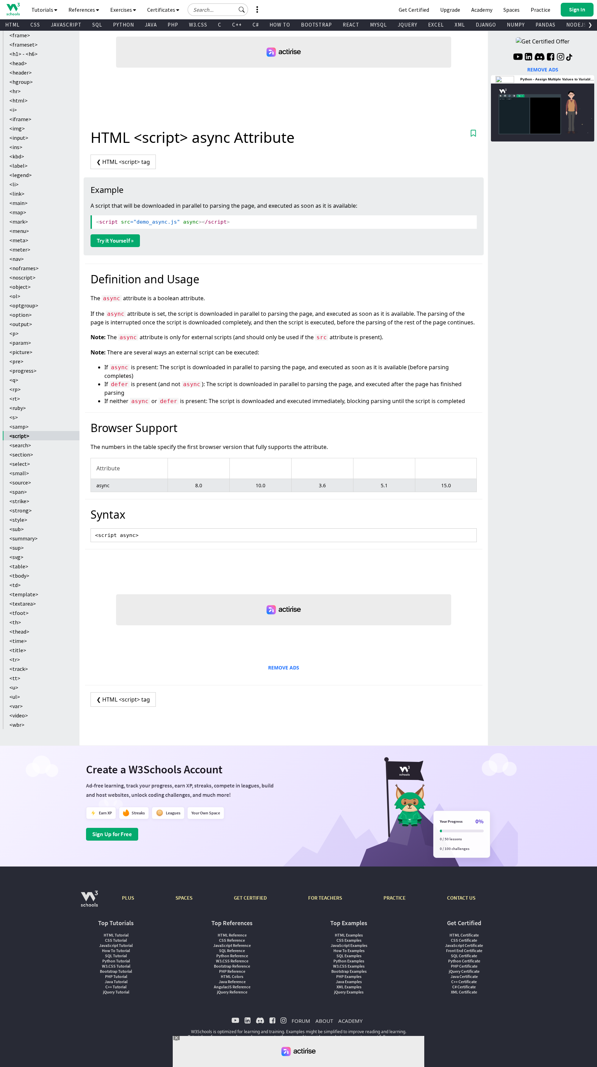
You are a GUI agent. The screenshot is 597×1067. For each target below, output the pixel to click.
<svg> (16, 557)
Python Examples (348, 960)
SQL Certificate (464, 955)
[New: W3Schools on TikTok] (569, 57)
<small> (19, 473)
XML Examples (349, 986)
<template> (23, 594)
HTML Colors (232, 976)
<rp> (15, 389)
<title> (17, 650)
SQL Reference (232, 950)
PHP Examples (348, 976)
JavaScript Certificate (464, 945)
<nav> (16, 258)
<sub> (16, 529)
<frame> (19, 35)
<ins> (15, 147)
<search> (20, 445)
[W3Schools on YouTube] (518, 57)
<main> (18, 202)
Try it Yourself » (115, 240)
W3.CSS (198, 24)
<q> (13, 379)
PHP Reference (232, 971)
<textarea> (22, 603)
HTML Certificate (464, 935)
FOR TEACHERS (325, 897)
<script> (19, 435)
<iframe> (20, 119)
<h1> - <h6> (23, 53)
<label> (18, 165)
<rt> (14, 398)
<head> (18, 63)
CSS (35, 24)
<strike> (19, 501)
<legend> (20, 175)
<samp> (19, 426)
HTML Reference (232, 935)
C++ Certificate (464, 981)
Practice (540, 9)
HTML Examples (349, 935)
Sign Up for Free (112, 834)
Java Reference (232, 981)
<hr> (15, 91)
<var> (16, 706)
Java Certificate (464, 976)
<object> (20, 286)
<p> (14, 333)
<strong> (20, 510)
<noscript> (22, 277)
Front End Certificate (464, 950)
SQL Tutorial (116, 955)
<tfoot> (19, 612)
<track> (18, 668)
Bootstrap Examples (349, 971)
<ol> (14, 296)
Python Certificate (464, 960)
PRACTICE (394, 897)
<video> (18, 715)
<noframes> (24, 268)
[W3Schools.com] (89, 902)
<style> (18, 519)
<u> (13, 687)
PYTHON (123, 24)
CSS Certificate (464, 940)
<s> (13, 417)
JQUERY (407, 24)
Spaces (511, 9)
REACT (351, 24)
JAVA (151, 24)
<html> (18, 100)
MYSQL (378, 24)
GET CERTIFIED (250, 897)
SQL (97, 24)
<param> (20, 342)
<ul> (14, 696)
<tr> (14, 659)
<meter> (19, 249)
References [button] (82, 9)
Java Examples (349, 981)
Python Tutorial (116, 960)
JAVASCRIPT (66, 24)
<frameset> (23, 44)
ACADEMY (350, 1020)
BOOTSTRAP (316, 24)
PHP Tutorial (116, 976)
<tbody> (19, 575)
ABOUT (324, 1020)
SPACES (184, 897)
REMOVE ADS (283, 667)
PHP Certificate (464, 966)
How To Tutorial (116, 950)
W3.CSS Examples (348, 966)
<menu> (19, 230)
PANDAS (546, 24)
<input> (18, 137)
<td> (15, 584)
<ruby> (17, 407)
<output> (20, 324)
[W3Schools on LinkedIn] (528, 57)
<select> (19, 463)
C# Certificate (464, 986)
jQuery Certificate (464, 971)
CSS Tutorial (116, 940)
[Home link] (13, 9)
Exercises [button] (121, 9)
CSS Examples (349, 940)
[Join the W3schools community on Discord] (539, 57)
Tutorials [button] (42, 9)
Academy (481, 9)
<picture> (20, 352)
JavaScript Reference (232, 945)
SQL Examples (349, 955)
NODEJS (576, 24)
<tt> (14, 678)
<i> (13, 109)
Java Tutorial (116, 981)
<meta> (18, 240)
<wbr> (17, 724)
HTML (12, 24)
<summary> (23, 538)
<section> (21, 454)
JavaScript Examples (349, 945)
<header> (20, 72)
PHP (173, 24)
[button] (242, 10)
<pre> (16, 361)
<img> (17, 128)
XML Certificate (464, 992)
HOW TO (279, 24)
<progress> (23, 370)
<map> (17, 212)
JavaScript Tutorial (116, 945)
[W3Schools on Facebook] (550, 57)
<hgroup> (21, 81)
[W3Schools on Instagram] (560, 57)
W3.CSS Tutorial (116, 966)
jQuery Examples (348, 992)
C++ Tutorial (115, 986)
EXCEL (436, 24)
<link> (17, 193)
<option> (20, 314)
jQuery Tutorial (116, 992)
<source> (20, 482)
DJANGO (486, 24)
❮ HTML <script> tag (123, 162)
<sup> (16, 547)
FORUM (301, 1020)
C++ (237, 24)
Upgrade (450, 9)
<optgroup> (23, 305)
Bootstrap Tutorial (116, 971)
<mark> (18, 221)
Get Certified (414, 9)
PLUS (128, 897)
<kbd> (16, 156)
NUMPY (516, 24)
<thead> (19, 631)
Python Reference (232, 955)
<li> (14, 184)
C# (256, 24)
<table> (18, 566)
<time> (18, 640)
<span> (18, 491)
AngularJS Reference (232, 986)
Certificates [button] (161, 9)
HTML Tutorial (116, 935)
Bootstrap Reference (232, 966)
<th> (15, 622)
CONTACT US (461, 897)
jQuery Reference (232, 992)
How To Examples (348, 950)
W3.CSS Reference (232, 960)
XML (460, 24)
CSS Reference (232, 940)
